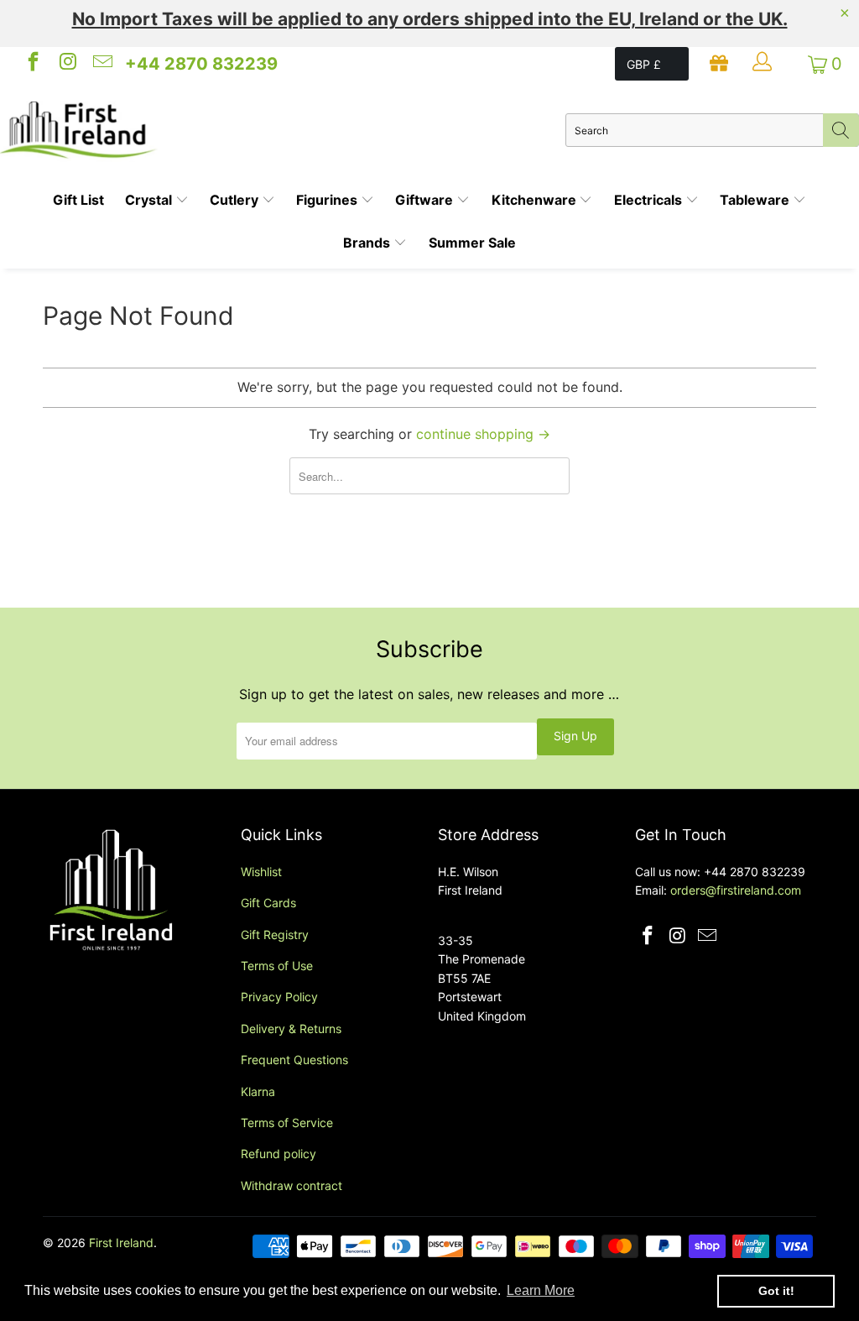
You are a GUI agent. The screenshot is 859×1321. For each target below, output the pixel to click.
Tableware (756, 199)
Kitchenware (536, 199)
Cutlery (236, 199)
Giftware (425, 199)
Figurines (328, 199)
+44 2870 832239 (201, 64)
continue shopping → (483, 434)
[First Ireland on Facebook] (32, 64)
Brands (368, 242)
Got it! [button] (776, 1291)
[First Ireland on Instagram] (66, 64)
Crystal (150, 199)
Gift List (78, 199)
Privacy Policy (279, 996)
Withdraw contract (291, 1185)
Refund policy (278, 1153)
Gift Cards (268, 902)
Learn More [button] (541, 1290)
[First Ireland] (282, 130)
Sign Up (575, 735)
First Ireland (121, 1242)
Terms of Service (287, 1122)
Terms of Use (277, 965)
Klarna (258, 1091)
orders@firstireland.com (735, 890)
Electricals (649, 199)
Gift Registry (275, 934)
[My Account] (764, 64)
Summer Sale (472, 242)
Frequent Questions (294, 1059)
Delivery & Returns (291, 1028)
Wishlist (261, 871)
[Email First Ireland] (101, 64)
